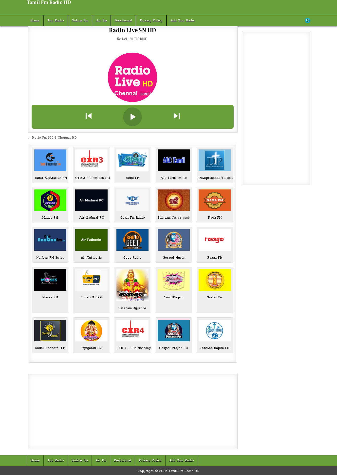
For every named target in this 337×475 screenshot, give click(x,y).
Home (34, 20)
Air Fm (101, 20)
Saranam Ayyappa (132, 308)
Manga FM (50, 217)
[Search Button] (307, 20)
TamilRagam (173, 297)
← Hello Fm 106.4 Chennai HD (52, 137)
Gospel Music (174, 257)
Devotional (123, 20)
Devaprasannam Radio (215, 178)
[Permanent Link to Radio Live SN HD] (133, 77)
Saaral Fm (215, 297)
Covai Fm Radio (132, 217)
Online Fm (80, 20)
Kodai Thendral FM (50, 348)
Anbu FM (133, 178)
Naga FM (215, 217)
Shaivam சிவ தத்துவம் (173, 217)
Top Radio (55, 20)
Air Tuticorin (91, 257)
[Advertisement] (133, 411)
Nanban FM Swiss (50, 257)
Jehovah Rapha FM (215, 348)
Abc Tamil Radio (173, 178)
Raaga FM (215, 257)
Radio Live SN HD (132, 30)
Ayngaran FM (91, 348)
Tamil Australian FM (50, 178)
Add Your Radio (182, 20)
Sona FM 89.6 (91, 297)
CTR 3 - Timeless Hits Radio (91, 178)
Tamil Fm (127, 39)
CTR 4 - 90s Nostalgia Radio (132, 348)
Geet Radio (132, 257)
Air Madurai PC (91, 217)
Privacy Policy (151, 20)
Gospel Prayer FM (173, 348)
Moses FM (50, 297)
